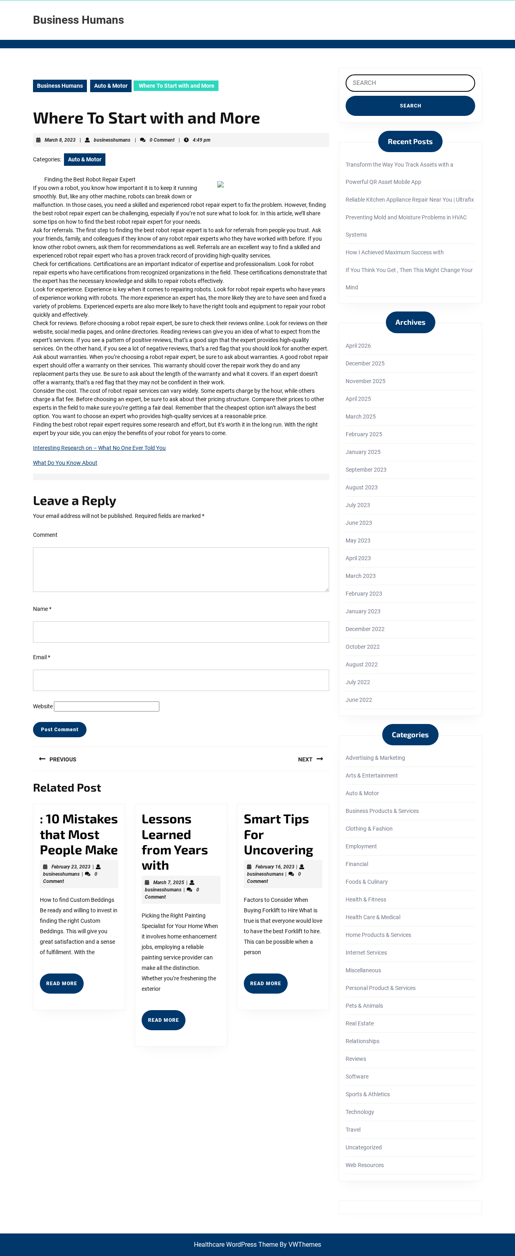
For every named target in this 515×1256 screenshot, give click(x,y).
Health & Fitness (366, 899)
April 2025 (358, 399)
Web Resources (365, 1165)
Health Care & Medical (373, 917)
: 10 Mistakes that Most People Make (79, 834)
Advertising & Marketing (375, 758)
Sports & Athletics (368, 1094)
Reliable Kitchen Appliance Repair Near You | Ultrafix (410, 199)
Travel (353, 1129)
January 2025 (363, 452)
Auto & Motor (111, 85)
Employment (361, 846)
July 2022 (358, 682)
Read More (65, 986)
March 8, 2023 (60, 140)
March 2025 (361, 416)
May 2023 (358, 540)
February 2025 (364, 434)
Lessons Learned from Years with (175, 841)
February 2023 (364, 593)
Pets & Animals (364, 1005)
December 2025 (365, 363)
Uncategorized (364, 1147)
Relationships (362, 1041)
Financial (357, 864)
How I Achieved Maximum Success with (395, 252)
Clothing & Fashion (369, 828)
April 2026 (358, 345)
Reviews (356, 1059)
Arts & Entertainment (372, 775)
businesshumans (112, 140)
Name (42, 609)
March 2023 (361, 576)
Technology (360, 1112)
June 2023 (359, 523)
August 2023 (362, 487)
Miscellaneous (363, 970)
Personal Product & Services (381, 988)
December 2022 (365, 629)
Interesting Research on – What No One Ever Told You (99, 448)
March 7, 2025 (168, 882)
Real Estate (360, 1023)
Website (43, 706)
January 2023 (363, 611)
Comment (45, 535)
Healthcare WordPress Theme (236, 1244)
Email (41, 657)
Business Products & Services (382, 811)
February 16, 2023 (275, 867)
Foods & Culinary (367, 882)
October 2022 (363, 646)
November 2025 (365, 381)
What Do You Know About (65, 463)
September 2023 (366, 469)
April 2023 (358, 558)
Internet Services (366, 952)
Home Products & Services (378, 935)
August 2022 (362, 664)
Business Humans (78, 20)
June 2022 (359, 700)
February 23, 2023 (71, 867)
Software (357, 1076)
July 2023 (358, 505)
